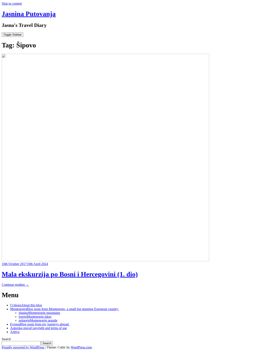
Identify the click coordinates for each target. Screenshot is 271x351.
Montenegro (64, 309)
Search (6, 339)
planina (39, 313)
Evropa (39, 324)
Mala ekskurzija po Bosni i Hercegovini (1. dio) (70, 274)
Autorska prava (38, 328)
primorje (38, 320)
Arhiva (14, 332)
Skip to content (12, 3)
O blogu (26, 305)
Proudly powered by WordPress (23, 347)
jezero (35, 316)
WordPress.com (81, 347)
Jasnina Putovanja (29, 14)
